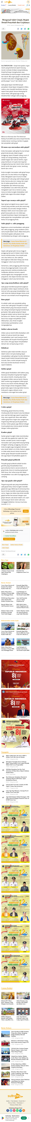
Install (23, 1118)
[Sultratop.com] (8, 2)
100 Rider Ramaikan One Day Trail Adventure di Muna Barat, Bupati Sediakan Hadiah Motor (17, 771)
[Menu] (2, 2)
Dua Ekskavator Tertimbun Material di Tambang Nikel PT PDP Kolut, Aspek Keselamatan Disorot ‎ (16, 778)
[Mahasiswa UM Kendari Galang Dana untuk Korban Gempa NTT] (5, 1043)
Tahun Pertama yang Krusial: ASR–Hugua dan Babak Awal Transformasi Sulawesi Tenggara (22, 1002)
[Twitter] (11, 1110)
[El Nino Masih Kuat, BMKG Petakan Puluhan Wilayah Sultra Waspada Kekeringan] (5, 1066)
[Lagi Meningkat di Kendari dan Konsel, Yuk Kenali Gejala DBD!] (23, 642)
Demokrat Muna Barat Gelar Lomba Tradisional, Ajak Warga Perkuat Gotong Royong (19, 1073)
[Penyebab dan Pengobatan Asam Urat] (23, 565)
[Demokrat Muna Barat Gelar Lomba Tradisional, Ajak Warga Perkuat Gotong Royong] (5, 1074)
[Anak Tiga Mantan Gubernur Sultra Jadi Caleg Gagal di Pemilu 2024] (23, 1011)
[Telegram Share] (25, 29)
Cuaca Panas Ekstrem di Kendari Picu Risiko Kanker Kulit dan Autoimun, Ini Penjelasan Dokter (7, 587)
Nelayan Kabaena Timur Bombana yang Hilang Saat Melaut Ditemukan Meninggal (20, 1081)
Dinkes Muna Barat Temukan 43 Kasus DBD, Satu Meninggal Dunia (7, 593)
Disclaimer (20, 1103)
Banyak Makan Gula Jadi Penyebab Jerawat (7, 605)
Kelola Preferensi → (9, 539)
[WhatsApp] (17, 1110)
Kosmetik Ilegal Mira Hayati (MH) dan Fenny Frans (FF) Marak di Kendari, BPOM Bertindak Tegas (23, 587)
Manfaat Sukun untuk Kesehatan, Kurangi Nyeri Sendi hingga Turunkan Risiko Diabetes (7, 612)
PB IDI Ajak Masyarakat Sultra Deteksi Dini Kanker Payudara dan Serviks (7, 599)
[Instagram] (14, 1110)
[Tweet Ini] (21, 29)
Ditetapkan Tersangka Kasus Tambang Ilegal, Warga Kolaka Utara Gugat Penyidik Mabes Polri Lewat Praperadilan (17, 763)
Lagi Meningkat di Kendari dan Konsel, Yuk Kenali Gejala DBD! (23, 593)
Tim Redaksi (14, 1101)
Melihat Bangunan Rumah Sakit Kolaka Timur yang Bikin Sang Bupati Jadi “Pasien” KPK (7, 1018)
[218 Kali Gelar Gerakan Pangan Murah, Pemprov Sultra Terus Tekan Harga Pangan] (5, 1051)
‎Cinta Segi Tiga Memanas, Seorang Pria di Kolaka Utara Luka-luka (17, 791)
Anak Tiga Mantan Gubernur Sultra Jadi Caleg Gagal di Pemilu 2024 (22, 1018)
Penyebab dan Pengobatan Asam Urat (23, 571)
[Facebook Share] (18, 29)
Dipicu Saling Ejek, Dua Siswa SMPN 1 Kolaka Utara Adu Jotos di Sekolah (16, 756)
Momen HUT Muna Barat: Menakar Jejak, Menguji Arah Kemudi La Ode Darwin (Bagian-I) (7, 1002)
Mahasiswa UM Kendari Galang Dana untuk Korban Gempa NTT (20, 1041)
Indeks (8, 1101)
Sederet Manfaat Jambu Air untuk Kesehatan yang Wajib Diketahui (23, 612)
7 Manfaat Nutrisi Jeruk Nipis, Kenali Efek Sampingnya (7, 572)
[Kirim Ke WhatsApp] (28, 29)
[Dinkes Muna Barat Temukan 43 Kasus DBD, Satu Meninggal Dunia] (7, 642)
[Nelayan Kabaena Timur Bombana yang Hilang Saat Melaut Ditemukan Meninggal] (5, 1082)
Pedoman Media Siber (16, 1105)
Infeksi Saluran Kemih (16, 544)
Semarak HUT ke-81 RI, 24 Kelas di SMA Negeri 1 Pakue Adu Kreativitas (17, 785)
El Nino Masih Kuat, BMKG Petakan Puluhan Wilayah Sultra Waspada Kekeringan (20, 1065)
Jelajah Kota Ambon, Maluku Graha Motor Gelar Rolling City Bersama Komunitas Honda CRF (20, 1058)
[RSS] (23, 1110)
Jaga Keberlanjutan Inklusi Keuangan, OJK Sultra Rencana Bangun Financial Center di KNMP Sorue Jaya (17, 798)
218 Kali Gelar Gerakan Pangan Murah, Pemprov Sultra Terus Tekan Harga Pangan (19, 1050)
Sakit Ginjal (5, 547)
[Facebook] (7, 1110)
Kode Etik (22, 1101)
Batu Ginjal (5, 544)
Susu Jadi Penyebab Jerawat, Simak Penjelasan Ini (22, 599)
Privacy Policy (12, 1103)
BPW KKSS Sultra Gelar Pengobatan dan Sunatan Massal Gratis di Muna (22, 606)
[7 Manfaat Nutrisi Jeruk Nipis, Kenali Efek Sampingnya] (7, 565)
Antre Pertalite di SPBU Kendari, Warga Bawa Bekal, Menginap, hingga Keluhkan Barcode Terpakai (20, 1034)
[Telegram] (20, 1110)
